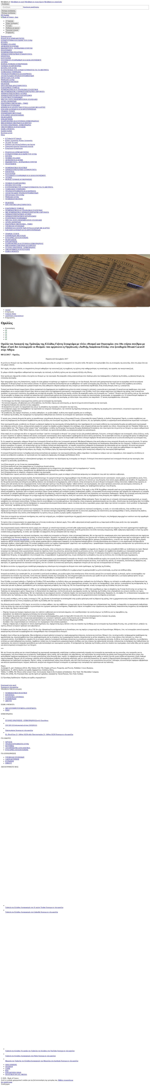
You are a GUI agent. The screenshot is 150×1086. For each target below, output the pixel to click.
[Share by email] (6, 337)
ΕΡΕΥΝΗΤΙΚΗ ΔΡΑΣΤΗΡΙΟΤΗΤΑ (14, 86)
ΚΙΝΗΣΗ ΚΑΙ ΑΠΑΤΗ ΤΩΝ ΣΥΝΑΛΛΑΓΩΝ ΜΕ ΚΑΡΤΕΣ (23, 107)
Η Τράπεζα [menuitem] (9, 21)
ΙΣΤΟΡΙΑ (4, 42)
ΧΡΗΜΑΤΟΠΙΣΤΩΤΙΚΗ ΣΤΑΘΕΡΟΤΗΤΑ (16, 54)
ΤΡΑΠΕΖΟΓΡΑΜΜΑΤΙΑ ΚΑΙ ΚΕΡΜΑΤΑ (16, 74)
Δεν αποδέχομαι (6, 1082)
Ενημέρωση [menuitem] (10, 32)
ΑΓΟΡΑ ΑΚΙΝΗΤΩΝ (8, 101)
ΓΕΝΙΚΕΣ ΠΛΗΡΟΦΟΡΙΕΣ (11, 66)
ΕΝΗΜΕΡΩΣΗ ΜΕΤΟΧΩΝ (11, 113)
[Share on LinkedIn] (6, 333)
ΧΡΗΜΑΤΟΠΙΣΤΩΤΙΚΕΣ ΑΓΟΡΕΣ (14, 93)
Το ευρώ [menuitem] (8, 25)
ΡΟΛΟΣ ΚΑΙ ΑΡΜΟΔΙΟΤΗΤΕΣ (12, 38)
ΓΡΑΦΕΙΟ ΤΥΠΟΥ (8, 111)
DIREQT (8, 763)
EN (5, 15)
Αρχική (7, 310)
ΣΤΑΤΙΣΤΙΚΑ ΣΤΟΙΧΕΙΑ (14, 697)
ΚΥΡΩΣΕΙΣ (9, 761)
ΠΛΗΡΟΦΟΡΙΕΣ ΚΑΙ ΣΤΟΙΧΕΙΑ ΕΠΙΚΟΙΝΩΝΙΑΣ (20, 121)
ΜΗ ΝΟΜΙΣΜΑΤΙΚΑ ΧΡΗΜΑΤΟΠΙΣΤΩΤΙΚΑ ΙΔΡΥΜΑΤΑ (23, 91)
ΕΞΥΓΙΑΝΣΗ (6, 58)
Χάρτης (19, 730)
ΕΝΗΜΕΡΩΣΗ (10, 699)
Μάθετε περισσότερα (65, 1080)
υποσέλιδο (53, 2)
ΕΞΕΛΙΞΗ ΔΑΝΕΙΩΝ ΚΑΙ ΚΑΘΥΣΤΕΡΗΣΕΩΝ (18, 109)
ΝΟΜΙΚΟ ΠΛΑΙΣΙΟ (8, 44)
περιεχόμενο (34, 2)
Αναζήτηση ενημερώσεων (14, 316)
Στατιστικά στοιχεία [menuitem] (12, 30)
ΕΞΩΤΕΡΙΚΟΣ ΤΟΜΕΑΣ (10, 87)
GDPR (7, 1068)
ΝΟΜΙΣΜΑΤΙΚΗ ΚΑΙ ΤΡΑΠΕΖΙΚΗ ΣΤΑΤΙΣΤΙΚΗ (19, 89)
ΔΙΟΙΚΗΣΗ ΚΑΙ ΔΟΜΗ (10, 46)
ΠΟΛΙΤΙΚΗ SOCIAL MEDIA (16, 1074)
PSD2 (7, 710)
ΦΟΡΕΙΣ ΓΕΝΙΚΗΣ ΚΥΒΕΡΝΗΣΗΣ (14, 64)
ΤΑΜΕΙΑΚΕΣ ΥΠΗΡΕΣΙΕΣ (11, 72)
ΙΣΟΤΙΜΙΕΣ (9, 746)
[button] (31, 7)
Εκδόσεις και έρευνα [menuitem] (12, 28)
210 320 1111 (21, 725)
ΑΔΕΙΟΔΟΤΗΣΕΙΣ (12, 759)
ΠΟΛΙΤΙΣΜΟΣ (6, 50)
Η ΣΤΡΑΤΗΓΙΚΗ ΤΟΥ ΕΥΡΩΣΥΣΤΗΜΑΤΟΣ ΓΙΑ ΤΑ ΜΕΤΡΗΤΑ (25, 70)
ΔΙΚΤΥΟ (8, 701)
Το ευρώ (8, 142)
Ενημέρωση (9, 148)
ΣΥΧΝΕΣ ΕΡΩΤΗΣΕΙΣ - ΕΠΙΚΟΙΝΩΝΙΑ (16, 125)
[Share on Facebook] (6, 335)
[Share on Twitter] (6, 330)
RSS (6, 1070)
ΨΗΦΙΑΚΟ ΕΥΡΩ (7, 80)
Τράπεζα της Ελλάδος (34, 907)
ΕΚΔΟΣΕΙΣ (5, 84)
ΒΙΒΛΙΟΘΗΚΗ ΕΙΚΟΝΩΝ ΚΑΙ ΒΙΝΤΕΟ (16, 123)
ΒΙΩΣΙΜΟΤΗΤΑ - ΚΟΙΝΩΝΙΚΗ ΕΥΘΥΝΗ (17, 48)
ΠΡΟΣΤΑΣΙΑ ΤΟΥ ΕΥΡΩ (10, 78)
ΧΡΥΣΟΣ (8, 742)
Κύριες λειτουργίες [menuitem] (12, 23)
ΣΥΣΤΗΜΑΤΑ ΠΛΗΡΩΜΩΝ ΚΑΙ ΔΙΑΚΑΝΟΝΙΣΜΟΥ (21, 60)
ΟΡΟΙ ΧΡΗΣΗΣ (11, 1065)
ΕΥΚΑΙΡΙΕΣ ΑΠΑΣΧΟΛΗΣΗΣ (12, 115)
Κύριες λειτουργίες (12, 140)
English (6, 131)
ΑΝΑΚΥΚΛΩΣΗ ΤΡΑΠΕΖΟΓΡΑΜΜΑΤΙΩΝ (17, 76)
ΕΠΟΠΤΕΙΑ (5, 56)
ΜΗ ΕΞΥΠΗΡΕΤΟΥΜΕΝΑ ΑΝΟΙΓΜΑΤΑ (20, 708)
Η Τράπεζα (9, 138)
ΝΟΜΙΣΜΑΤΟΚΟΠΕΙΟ (9, 82)
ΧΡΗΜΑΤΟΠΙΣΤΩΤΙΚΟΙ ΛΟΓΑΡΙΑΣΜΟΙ (16, 95)
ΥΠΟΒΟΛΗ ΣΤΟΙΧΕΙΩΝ (10, 105)
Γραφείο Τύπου (10, 314)
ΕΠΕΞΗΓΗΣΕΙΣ (7, 119)
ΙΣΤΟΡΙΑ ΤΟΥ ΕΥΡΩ (9, 68)
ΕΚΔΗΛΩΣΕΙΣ (6, 117)
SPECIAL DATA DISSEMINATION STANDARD (19, 99)
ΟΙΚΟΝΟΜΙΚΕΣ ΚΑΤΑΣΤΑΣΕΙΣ (13, 127)
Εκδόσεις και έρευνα (12, 144)
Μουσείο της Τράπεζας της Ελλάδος (41, 1061)
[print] (6, 339)
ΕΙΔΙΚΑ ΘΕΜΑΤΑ (7, 129)
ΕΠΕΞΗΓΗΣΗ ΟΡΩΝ (13, 1072)
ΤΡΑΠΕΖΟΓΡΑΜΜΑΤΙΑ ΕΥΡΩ (17, 744)
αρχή (17, 2)
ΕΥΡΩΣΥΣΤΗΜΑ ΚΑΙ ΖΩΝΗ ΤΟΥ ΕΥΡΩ (16, 40)
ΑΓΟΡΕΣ (4, 62)
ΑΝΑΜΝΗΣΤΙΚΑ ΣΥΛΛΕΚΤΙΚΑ (17, 748)
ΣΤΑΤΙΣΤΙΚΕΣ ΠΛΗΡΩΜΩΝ (12, 97)
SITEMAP (9, 1067)
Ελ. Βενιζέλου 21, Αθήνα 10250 (39, 734)
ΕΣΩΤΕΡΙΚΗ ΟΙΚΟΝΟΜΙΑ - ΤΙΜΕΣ (14, 103)
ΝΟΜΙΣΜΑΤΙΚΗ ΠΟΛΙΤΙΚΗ (12, 52)
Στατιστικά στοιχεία (12, 146)
